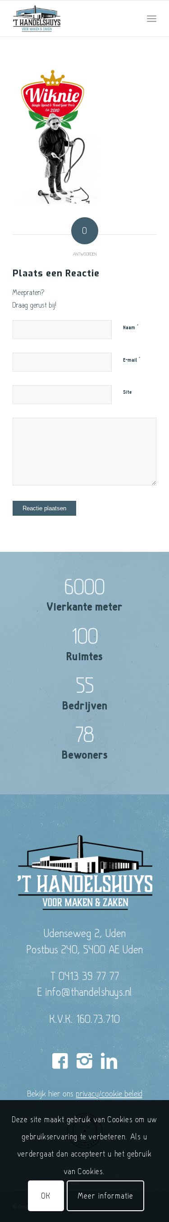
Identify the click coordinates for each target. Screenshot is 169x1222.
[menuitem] (151, 18)
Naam (131, 327)
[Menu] (151, 18)
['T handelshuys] (70, 18)
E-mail (132, 360)
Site (127, 392)
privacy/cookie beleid (109, 1093)
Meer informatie (105, 1195)
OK (45, 1195)
